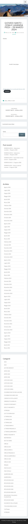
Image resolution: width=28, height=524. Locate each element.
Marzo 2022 (7, 348)
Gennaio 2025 (7, 245)
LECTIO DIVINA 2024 (9, 413)
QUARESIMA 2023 (8, 474)
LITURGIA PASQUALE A (10, 428)
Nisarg (14, 522)
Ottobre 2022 (7, 327)
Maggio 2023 (7, 305)
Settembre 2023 (8, 293)
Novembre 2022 (8, 323)
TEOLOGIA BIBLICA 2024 (10, 506)
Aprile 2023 (7, 308)
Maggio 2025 (7, 232)
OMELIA (6, 443)
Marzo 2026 (7, 202)
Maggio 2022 (7, 342)
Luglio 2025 (7, 226)
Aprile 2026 (7, 199)
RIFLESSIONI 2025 (8, 486)
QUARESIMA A (7, 477)
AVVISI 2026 (7, 377)
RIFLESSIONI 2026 (8, 489)
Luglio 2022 (7, 336)
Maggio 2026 (7, 196)
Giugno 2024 (7, 266)
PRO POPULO (7, 471)
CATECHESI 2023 (8, 380)
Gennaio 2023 (7, 317)
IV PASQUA (6, 410)
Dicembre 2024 (8, 248)
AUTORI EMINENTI (9, 368)
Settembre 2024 (8, 257)
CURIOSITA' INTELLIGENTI (11, 398)
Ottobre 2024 (7, 254)
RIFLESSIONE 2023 (9, 480)
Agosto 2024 (7, 260)
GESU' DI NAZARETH (9, 407)
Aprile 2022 (7, 345)
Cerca (4, 131)
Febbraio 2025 (7, 242)
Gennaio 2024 (7, 281)
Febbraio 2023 (7, 314)
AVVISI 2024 (7, 374)
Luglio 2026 (7, 190)
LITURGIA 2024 (8, 419)
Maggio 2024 (7, 269)
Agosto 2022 (7, 333)
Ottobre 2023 (7, 290)
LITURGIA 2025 (8, 422)
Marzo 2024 (7, 275)
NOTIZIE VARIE (8, 440)
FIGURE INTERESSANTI (10, 404)
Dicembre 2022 (8, 320)
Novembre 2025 (8, 214)
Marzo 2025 (7, 239)
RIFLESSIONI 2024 (8, 483)
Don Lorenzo (20, 32)
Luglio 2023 (7, 299)
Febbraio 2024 (7, 278)
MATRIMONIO (7, 437)
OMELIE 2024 (11, 100)
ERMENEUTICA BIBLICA (10, 401)
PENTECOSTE (7, 468)
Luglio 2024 (7, 263)
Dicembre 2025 (8, 211)
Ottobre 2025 (7, 217)
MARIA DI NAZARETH (9, 434)
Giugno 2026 (7, 193)
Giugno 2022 (7, 339)
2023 (6, 100)
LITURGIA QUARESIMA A (10, 431)
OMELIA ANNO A (8, 450)
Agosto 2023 (7, 296)
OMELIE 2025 (7, 462)
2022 (5, 362)
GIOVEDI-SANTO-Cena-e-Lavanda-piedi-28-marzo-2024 (14, 89)
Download (7, 91)
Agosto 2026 (7, 187)
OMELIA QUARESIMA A (9, 456)
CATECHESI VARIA (8, 389)
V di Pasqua (7, 509)
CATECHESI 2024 (8, 383)
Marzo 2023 (7, 311)
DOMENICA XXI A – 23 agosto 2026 (12, 162)
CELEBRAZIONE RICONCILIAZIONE (13, 392)
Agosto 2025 (7, 223)
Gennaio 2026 (7, 208)
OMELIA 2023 (7, 447)
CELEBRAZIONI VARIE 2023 (11, 395)
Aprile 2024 (7, 272)
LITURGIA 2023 (8, 416)
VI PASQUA (6, 512)
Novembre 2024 (8, 251)
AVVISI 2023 (7, 371)
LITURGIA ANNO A (8, 425)
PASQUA (6, 465)
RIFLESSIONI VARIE (9, 500)
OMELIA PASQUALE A (9, 453)
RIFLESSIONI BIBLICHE (10, 492)
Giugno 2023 (7, 302)
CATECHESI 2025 (8, 386)
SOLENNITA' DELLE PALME (11, 503)
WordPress (20, 520)
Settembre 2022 (8, 329)
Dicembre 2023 (8, 284)
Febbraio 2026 (7, 205)
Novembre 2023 (8, 287)
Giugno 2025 (7, 229)
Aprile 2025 (7, 236)
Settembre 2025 (8, 220)
